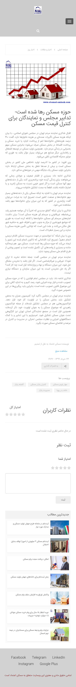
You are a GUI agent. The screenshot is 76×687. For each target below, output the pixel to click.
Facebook (18, 657)
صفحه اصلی (63, 49)
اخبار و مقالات (46, 49)
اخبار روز (31, 49)
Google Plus (49, 664)
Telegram (39, 657)
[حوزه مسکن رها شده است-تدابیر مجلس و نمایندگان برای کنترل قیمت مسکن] (38, 82)
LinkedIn (58, 657)
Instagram (26, 664)
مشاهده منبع (61, 351)
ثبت (63, 500)
